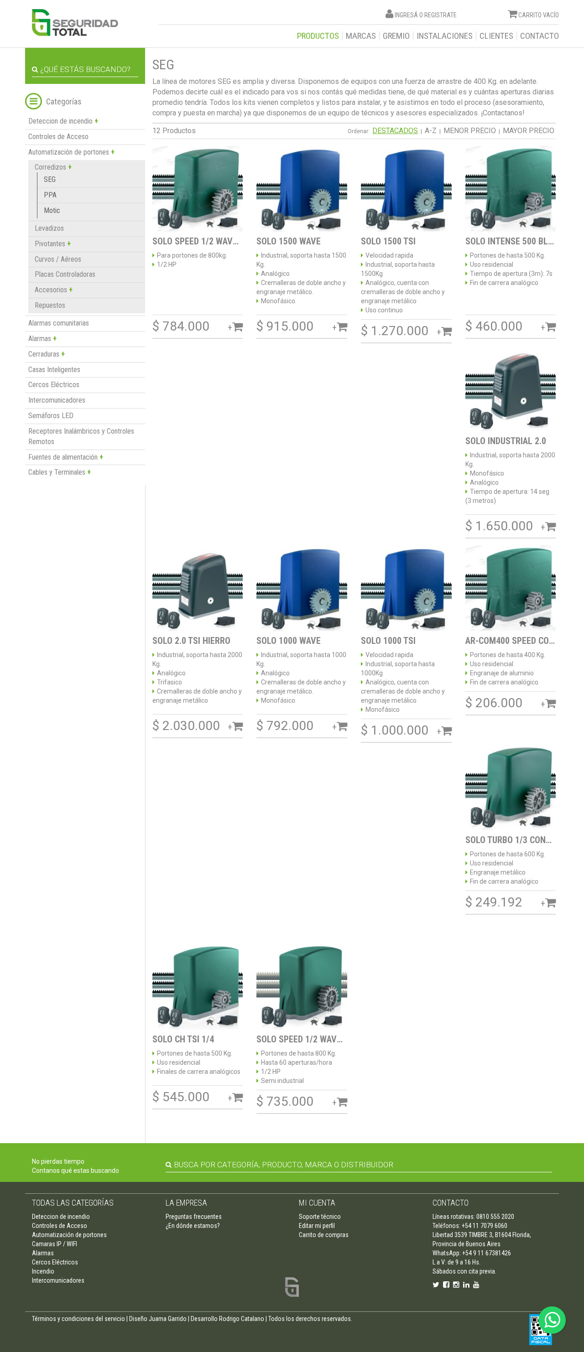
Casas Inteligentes (54, 369)
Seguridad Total (75, 22)
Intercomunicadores (56, 400)
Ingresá (406, 15)
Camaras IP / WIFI (54, 1244)
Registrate (440, 15)
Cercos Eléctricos (53, 384)
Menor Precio (469, 130)
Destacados (395, 130)
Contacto (539, 36)
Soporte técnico (320, 1216)
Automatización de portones (69, 1234)
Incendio (43, 1271)
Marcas (361, 36)
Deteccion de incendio (61, 1216)
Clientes (496, 36)
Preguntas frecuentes (194, 1216)
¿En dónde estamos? (193, 1225)
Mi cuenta (317, 1202)
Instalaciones (445, 36)
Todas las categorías (73, 1202)
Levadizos (49, 228)
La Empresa (186, 1202)
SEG (50, 179)
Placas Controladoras (65, 274)
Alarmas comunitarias (58, 323)
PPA (50, 195)
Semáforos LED (50, 415)
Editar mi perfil (317, 1225)
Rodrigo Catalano (241, 1318)
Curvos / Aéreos (58, 259)
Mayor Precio (528, 130)
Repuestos (50, 305)
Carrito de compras (324, 1234)
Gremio (396, 36)
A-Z (431, 130)
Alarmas (43, 1253)
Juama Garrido (168, 1318)
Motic (52, 210)
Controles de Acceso (58, 136)
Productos (318, 36)
